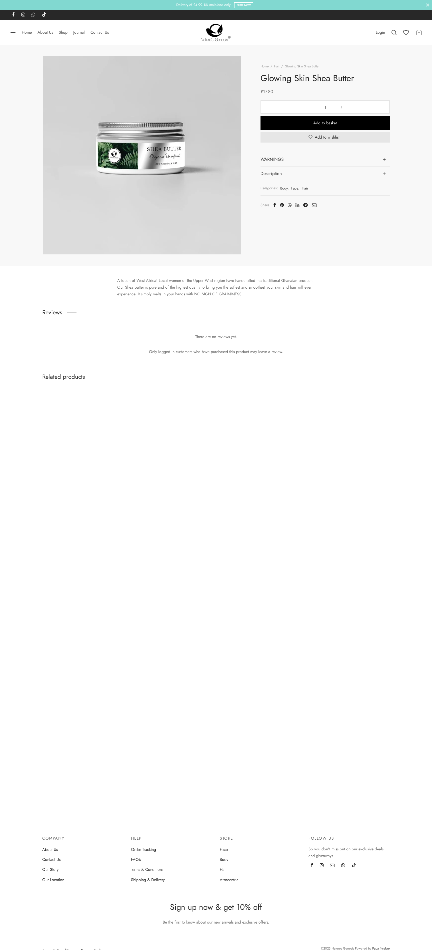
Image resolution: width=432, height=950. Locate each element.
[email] (332, 865)
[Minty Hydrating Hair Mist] (260, 579)
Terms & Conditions (147, 869)
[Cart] (419, 32)
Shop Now (244, 5)
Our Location (53, 880)
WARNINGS (272, 159)
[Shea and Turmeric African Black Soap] (171, 432)
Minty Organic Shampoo (329, 773)
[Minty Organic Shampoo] (349, 579)
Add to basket (325, 123)
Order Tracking (143, 849)
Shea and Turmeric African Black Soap (163, 479)
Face (294, 188)
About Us (45, 32)
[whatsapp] (33, 15)
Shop (63, 32)
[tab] (325, 160)
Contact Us (99, 32)
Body (284, 188)
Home (27, 32)
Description (271, 173)
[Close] (428, 5)
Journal (79, 32)
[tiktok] (44, 15)
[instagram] (23, 15)
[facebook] (13, 15)
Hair (277, 66)
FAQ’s (136, 859)
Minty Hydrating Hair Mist (241, 773)
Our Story (50, 869)
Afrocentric (229, 880)
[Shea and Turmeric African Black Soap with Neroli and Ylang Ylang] (83, 432)
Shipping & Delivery (148, 880)
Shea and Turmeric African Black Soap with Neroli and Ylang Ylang (78, 482)
